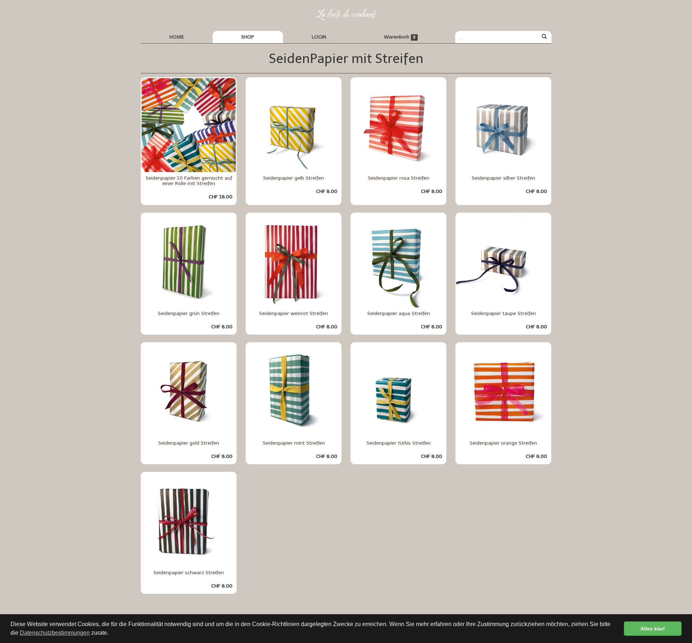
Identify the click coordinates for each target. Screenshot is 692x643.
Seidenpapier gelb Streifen (293, 178)
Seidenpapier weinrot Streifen (293, 313)
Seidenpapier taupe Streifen (503, 313)
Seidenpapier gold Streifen (188, 443)
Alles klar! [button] (652, 628)
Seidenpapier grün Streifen (188, 313)
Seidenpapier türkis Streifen (399, 443)
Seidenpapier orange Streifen (503, 443)
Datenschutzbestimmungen (55, 633)
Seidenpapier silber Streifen (503, 178)
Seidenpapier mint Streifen (294, 443)
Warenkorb (400, 37)
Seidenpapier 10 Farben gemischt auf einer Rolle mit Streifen (189, 180)
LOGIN (319, 37)
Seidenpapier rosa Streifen (398, 178)
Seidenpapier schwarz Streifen (189, 573)
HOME (176, 37)
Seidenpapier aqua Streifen (398, 313)
